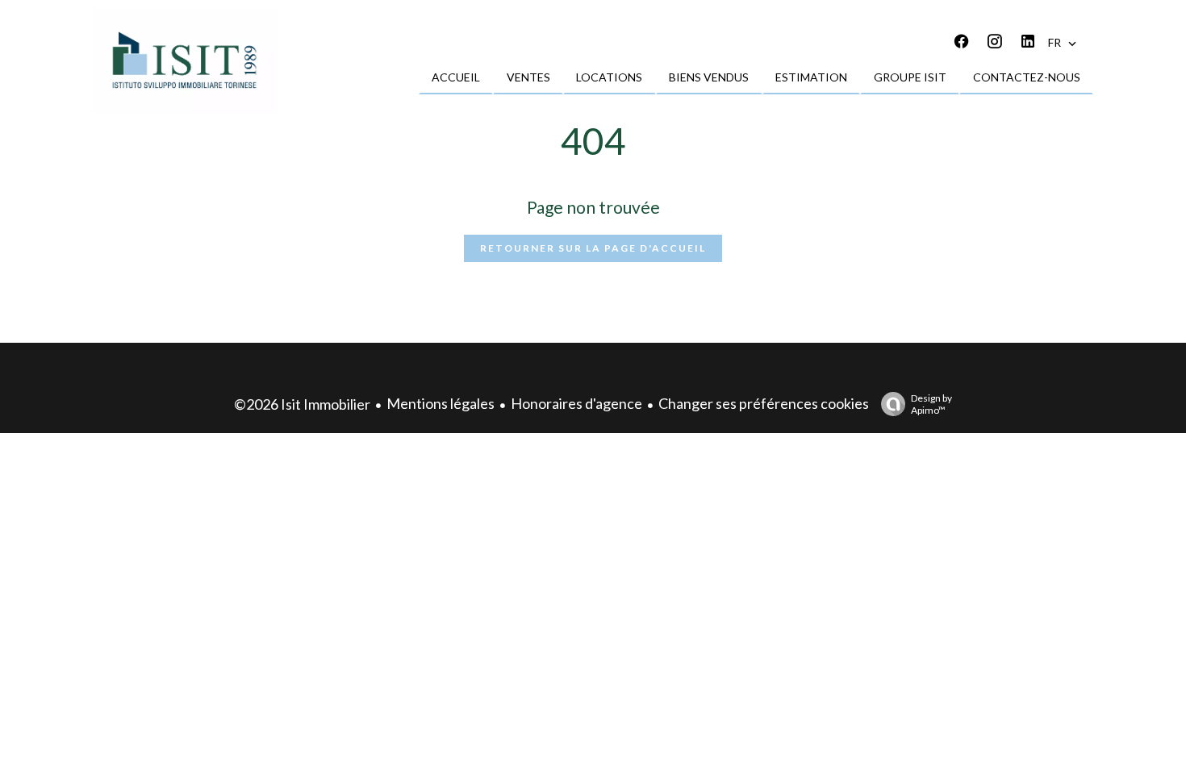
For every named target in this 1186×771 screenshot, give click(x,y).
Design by (931, 404)
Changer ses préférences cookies (763, 403)
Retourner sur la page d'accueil (593, 248)
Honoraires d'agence (576, 403)
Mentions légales (440, 403)
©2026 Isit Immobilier (302, 404)
